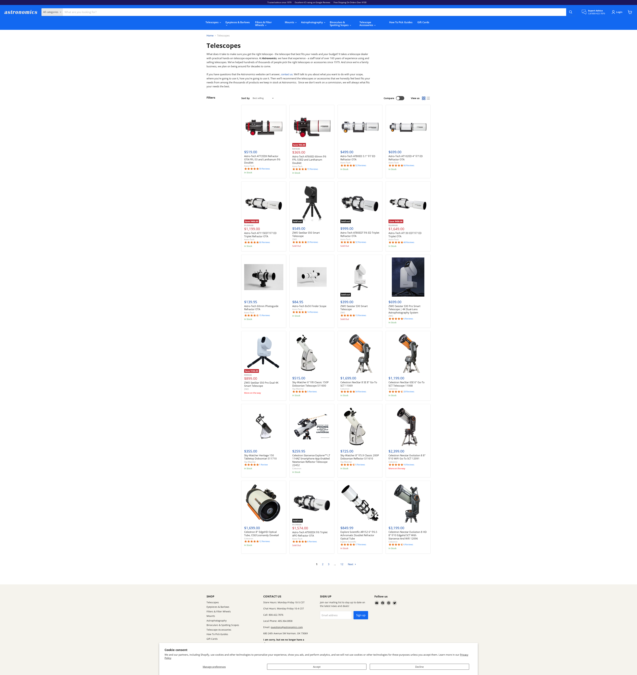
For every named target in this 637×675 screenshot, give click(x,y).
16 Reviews (408, 464)
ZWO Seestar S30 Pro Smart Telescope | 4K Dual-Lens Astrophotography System (404, 309)
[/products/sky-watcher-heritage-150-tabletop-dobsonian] (263, 426)
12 (341, 564)
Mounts (290, 22)
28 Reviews (408, 391)
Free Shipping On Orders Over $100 (350, 2)
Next (351, 564)
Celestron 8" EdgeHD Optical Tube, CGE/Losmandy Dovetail (261, 533)
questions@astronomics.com (287, 627)
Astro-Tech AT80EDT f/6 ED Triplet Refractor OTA (359, 234)
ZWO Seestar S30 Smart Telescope (354, 307)
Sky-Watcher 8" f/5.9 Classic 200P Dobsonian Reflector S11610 (359, 457)
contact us (287, 74)
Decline (419, 666)
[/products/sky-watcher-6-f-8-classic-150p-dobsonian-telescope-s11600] (311, 353)
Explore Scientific (348, 541)
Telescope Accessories (366, 24)
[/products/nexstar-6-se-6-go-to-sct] (408, 353)
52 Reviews (360, 165)
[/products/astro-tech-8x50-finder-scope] (311, 277)
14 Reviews (312, 312)
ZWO (294, 239)
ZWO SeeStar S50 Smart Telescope (306, 234)
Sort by (245, 98)
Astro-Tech (249, 166)
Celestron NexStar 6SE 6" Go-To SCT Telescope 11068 (407, 384)
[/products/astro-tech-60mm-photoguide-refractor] (263, 277)
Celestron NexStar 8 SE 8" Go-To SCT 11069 (358, 384)
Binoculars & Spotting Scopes (339, 24)
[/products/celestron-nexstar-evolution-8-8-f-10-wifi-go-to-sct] (408, 426)
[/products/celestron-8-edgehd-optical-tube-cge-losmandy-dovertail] (263, 503)
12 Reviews (264, 541)
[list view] (428, 98)
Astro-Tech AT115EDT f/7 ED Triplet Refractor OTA (260, 234)
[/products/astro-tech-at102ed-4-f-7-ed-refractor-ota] (408, 127)
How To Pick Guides (400, 22)
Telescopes (212, 22)
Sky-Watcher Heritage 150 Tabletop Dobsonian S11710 (260, 457)
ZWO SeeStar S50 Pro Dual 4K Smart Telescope (261, 384)
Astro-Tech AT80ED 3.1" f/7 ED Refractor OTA (357, 157)
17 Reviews (360, 544)
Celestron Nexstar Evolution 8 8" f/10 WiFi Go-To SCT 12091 (407, 457)
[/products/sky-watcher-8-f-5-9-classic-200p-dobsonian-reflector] (360, 426)
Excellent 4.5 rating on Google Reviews (312, 2)
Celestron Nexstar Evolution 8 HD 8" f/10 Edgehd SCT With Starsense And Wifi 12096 (408, 535)
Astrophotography (312, 22)
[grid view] (423, 98)
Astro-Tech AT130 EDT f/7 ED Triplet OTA (405, 234)
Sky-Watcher (298, 388)
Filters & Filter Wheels (263, 24)
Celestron (344, 388)
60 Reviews (264, 242)
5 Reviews (312, 391)
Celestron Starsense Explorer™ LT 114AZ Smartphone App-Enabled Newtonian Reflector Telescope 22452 (311, 460)
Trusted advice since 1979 (279, 2)
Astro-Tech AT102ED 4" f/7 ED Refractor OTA (406, 157)
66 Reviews (408, 165)
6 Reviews (408, 318)
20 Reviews (312, 242)
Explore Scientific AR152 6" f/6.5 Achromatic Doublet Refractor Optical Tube (358, 535)
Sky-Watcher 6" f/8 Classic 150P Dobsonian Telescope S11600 (310, 384)
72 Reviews (312, 169)
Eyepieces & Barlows (237, 22)
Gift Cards (423, 22)
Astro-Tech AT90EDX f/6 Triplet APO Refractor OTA (309, 534)
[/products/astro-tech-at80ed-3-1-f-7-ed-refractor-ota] (360, 127)
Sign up (360, 615)
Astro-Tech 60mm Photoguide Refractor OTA (261, 307)
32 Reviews (360, 242)
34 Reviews (360, 391)
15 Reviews (264, 315)
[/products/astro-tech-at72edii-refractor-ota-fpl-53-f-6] (263, 127)
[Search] (570, 12)
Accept (316, 666)
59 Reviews (264, 168)
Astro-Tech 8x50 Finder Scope (309, 306)
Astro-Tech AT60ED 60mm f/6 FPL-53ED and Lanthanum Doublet (309, 160)
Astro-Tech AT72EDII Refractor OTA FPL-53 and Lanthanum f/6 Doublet (262, 159)
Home (210, 35)
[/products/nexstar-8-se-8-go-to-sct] (360, 353)
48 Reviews (408, 242)
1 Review (263, 464)
